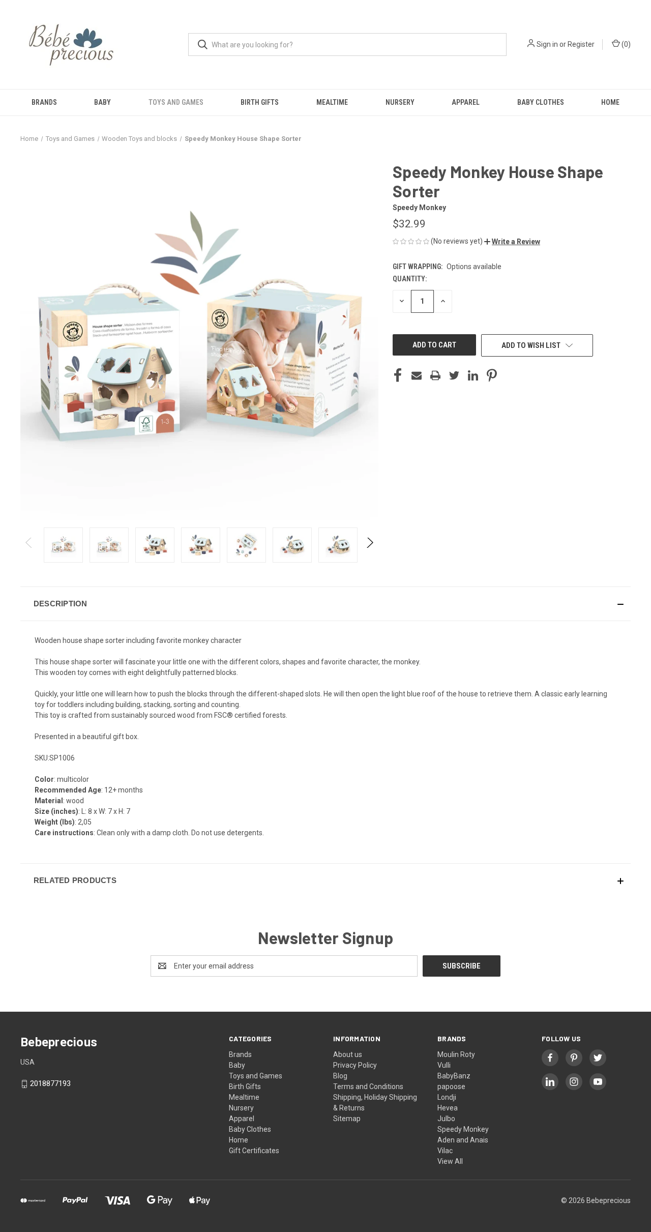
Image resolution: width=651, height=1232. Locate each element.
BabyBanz (453, 1076)
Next (369, 545)
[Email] (416, 375)
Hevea (447, 1108)
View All (450, 1161)
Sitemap (347, 1118)
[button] (512, 242)
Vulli (444, 1065)
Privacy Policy (355, 1065)
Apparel (466, 102)
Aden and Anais (462, 1140)
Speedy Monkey (463, 1129)
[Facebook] (398, 375)
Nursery (400, 102)
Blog (340, 1076)
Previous (29, 545)
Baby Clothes (540, 102)
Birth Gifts (260, 102)
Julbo (446, 1118)
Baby (102, 102)
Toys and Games (176, 102)
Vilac (445, 1151)
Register (581, 44)
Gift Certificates (254, 1151)
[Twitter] (454, 375)
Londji (446, 1097)
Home (610, 102)
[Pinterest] (492, 375)
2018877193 (50, 1083)
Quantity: (410, 279)
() (625, 44)
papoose (451, 1086)
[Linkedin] (473, 375)
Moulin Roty (456, 1054)
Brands (44, 102)
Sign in (547, 44)
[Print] (435, 375)
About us (347, 1054)
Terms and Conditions (368, 1086)
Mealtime (332, 102)
